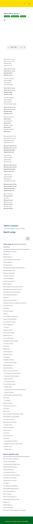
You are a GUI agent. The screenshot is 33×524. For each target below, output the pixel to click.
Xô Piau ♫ (5, 314)
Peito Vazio (6, 397)
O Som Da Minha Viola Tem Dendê (11, 259)
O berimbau (6, 438)
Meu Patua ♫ (6, 308)
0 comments (23, 16)
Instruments (7, 16)
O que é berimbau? (7, 435)
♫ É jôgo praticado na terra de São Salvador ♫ (14, 389)
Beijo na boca (6, 411)
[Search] (28, 238)
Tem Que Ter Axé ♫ (8, 265)
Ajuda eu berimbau (8, 403)
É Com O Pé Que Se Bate (9, 384)
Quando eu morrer (7, 330)
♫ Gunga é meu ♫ (7, 449)
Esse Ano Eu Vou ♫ (8, 305)
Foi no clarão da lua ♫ (8, 338)
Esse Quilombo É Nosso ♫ (10, 472)
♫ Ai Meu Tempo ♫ (8, 387)
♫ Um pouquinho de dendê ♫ (10, 441)
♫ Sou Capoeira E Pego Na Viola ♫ (12, 373)
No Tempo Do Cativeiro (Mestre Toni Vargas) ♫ (15, 510)
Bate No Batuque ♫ (8, 257)
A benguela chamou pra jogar (10, 341)
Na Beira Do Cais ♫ (8, 335)
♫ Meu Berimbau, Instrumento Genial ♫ (13, 395)
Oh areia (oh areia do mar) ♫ (10, 300)
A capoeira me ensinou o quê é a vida (12, 443)
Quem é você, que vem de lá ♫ (10, 370)
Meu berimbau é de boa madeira (11, 416)
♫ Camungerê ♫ (7, 400)
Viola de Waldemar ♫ (8, 324)
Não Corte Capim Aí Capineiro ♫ (11, 459)
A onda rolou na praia (8, 332)
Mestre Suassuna (15, 16)
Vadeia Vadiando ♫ (8, 262)
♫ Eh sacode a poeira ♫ (9, 381)
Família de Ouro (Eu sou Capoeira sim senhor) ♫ (15, 303)
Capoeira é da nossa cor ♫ (10, 406)
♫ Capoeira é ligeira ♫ (8, 392)
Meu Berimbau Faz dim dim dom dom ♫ (13, 289)
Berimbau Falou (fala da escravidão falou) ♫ (14, 267)
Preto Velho (6, 346)
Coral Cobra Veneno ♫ (9, 507)
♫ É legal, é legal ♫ (8, 425)
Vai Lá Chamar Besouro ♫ (9, 491)
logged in (12, 228)
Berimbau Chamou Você (9, 270)
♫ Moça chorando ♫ (8, 378)
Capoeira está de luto (8, 427)
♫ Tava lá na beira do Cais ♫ (10, 362)
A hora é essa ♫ (7, 430)
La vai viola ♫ (6, 433)
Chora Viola (6, 408)
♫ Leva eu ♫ (6, 327)
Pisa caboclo (6, 357)
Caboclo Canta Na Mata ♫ (9, 461)
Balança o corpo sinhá (9, 273)
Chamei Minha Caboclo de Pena (11, 499)
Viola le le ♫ (6, 297)
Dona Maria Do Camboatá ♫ (10, 478)
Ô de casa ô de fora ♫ (8, 276)
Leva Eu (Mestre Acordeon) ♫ (10, 316)
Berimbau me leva (7, 354)
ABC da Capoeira (7, 284)
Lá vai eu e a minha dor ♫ (9, 281)
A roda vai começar (8, 311)
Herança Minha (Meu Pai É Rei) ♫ (11, 488)
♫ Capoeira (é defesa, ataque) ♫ (11, 376)
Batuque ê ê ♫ (6, 254)
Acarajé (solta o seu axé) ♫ (10, 251)
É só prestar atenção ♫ (9, 419)
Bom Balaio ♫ (6, 483)
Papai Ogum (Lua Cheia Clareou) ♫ (12, 475)
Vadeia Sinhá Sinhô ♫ (8, 469)
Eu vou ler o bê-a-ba (8, 343)
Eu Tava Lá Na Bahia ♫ (8, 278)
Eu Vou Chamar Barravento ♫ (10, 295)
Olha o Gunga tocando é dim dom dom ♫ (13, 286)
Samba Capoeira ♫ (8, 351)
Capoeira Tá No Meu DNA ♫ (10, 319)
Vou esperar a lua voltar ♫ (9, 322)
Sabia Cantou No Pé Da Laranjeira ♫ (12, 292)
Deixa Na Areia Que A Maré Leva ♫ (11, 464)
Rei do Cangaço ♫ (7, 494)
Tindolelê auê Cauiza (8, 360)
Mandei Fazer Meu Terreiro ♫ (10, 467)
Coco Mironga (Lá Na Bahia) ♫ (10, 486)
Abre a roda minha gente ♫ (10, 496)
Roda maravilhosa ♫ (8, 365)
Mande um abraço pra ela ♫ (10, 422)
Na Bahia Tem (6, 349)
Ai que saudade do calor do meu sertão (13, 414)
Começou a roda (7, 446)
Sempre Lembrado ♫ (8, 368)
